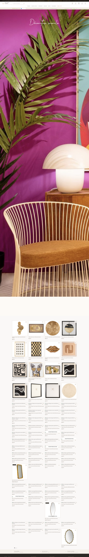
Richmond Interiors (67, 8)
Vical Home (71, 8)
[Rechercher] (24, 3)
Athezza (74, 8)
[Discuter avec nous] (85, 3)
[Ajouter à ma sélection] (26, 322)
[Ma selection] (75, 3)
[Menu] (72, 3)
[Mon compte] (82, 3)
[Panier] (78, 3)
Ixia (76, 8)
